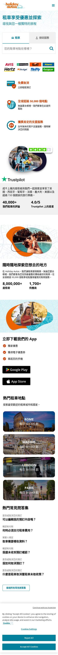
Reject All (28, 637)
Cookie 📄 (8, 623)
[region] (29, 628)
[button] (53, 5)
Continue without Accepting (44, 607)
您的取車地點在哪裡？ (18, 48)
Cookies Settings (29, 629)
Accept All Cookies (29, 646)
